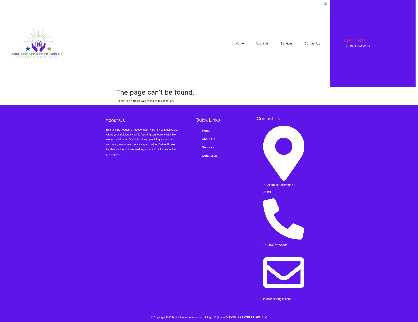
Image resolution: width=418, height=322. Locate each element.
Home (239, 43)
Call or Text (354, 40)
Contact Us (312, 43)
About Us (262, 43)
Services (287, 43)
